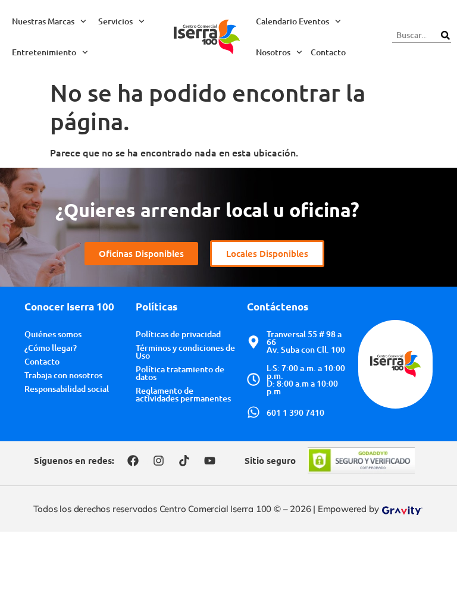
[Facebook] (132, 460)
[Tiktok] (184, 460)
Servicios (115, 21)
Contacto (328, 52)
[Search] (445, 35)
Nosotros (273, 52)
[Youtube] (209, 460)
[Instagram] (158, 460)
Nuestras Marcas (43, 21)
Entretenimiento (44, 52)
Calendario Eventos (292, 21)
